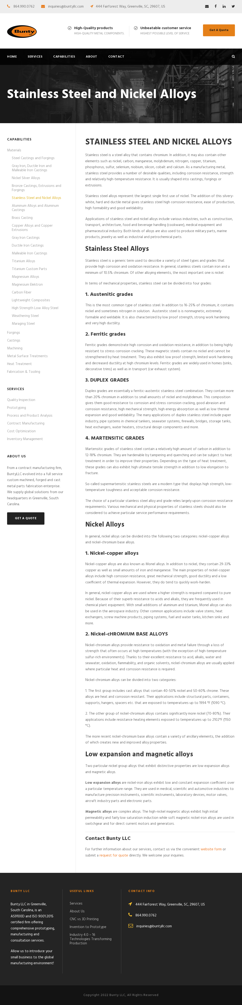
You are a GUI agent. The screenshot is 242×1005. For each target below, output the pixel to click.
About (91, 56)
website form (211, 849)
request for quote (113, 855)
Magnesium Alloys (25, 277)
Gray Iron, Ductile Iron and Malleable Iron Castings (32, 168)
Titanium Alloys (23, 261)
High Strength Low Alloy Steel (35, 308)
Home (12, 56)
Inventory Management (25, 439)
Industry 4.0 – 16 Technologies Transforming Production (91, 939)
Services (35, 56)
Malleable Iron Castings (29, 253)
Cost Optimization (21, 431)
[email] (207, 6)
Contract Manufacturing (25, 423)
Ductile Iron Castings (28, 245)
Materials (14, 150)
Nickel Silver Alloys (26, 178)
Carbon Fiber (21, 292)
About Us (77, 911)
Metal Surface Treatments (27, 356)
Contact (116, 56)
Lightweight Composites (31, 300)
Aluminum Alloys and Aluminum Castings (35, 208)
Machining (14, 348)
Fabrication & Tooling (23, 372)
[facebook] (216, 6)
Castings (13, 340)
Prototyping (16, 408)
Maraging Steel (23, 324)
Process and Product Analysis (29, 416)
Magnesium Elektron (27, 285)
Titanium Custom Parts (29, 269)
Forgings (13, 333)
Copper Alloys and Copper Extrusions (32, 228)
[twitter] (233, 6)
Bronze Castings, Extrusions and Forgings (36, 188)
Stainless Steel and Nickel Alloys (36, 198)
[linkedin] (224, 6)
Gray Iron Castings (26, 238)
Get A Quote (219, 30)
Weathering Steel (25, 316)
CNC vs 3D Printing (84, 919)
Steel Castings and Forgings (33, 158)
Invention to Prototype (88, 927)
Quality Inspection (21, 400)
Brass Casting (22, 218)
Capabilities (64, 56)
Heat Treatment (19, 364)
